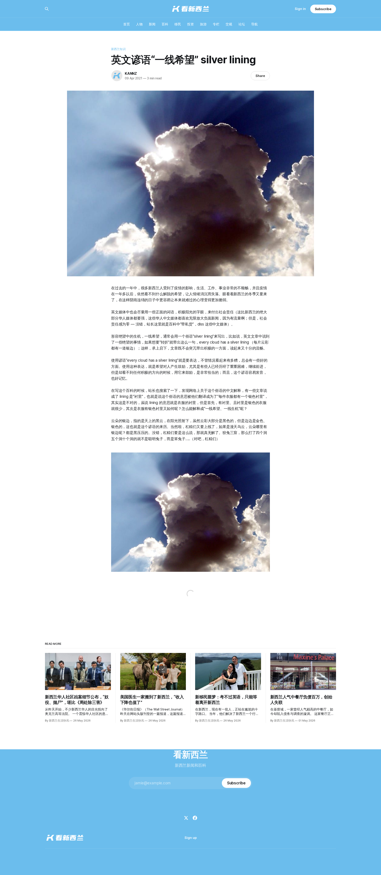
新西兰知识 (118, 49)
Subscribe (323, 9)
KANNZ (131, 73)
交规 (229, 24)
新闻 (152, 24)
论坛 (241, 24)
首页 (126, 24)
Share (260, 76)
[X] (186, 818)
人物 (139, 24)
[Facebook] (195, 818)
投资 (190, 24)
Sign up (191, 838)
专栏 (216, 24)
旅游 (203, 24)
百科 (165, 24)
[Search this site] (47, 8)
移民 (177, 24)
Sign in (300, 9)
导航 (254, 24)
